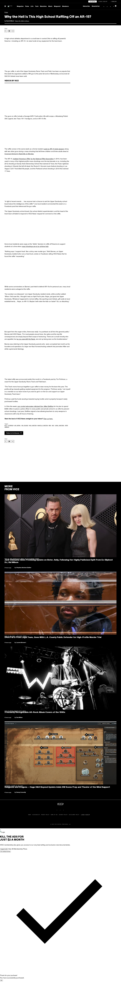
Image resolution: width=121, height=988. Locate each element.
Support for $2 (4, 849)
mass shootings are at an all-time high (35, 246)
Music (50, 6)
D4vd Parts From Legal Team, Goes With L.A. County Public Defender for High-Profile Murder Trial (53, 637)
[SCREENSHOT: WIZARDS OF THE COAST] (60, 752)
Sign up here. (48, 418)
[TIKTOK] (62, 810)
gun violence (24, 425)
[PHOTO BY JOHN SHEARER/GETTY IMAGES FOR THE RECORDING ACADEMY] (60, 525)
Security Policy (63, 814)
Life (32, 6)
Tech (36, 6)
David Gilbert (10, 21)
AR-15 (6, 425)
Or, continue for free (5, 851)
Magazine (20, 6)
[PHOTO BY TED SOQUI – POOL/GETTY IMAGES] (60, 603)
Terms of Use (54, 814)
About (29, 814)
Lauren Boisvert (21, 642)
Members (65, 6)
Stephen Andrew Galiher (23, 567)
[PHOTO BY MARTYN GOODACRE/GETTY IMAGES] (60, 678)
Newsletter (96, 6)
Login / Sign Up (102, 1)
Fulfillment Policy (74, 814)
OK (1, 980)
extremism (10, 425)
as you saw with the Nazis (26, 339)
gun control (17, 425)
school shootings (59, 425)
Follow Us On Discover (13, 433)
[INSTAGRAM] (59, 810)
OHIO (53, 425)
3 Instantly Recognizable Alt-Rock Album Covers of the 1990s (35, 712)
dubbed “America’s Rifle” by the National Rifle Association (33, 159)
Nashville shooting (42, 425)
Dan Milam (19, 717)
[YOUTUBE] (65, 810)
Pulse (27, 6)
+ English (113, 1)
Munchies (43, 6)
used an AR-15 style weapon (54, 149)
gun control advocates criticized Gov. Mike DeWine (35, 406)
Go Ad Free (92, 1)
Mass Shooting (33, 425)
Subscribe (86, 6)
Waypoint (57, 6)
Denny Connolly (21, 792)
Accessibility (36, 814)
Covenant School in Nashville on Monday (19, 154)
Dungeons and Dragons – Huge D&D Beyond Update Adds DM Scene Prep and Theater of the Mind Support (57, 787)
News (50, 425)
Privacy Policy (45, 814)
